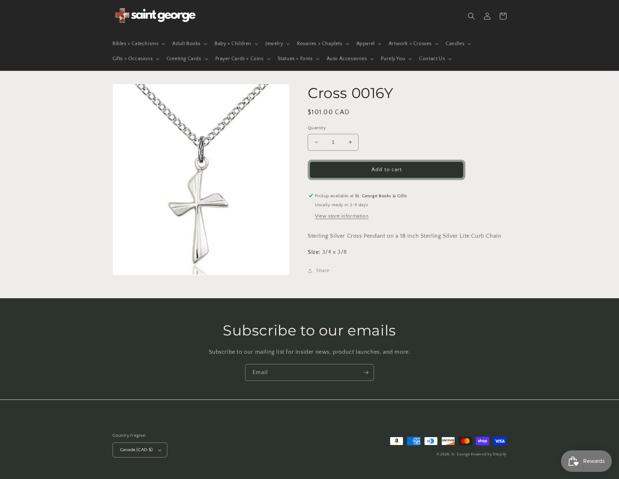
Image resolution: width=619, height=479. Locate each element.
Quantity (317, 127)
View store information (342, 216)
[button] (138, 43)
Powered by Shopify (489, 454)
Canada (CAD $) (136, 449)
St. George (461, 454)
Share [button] (323, 271)
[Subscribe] (366, 372)
